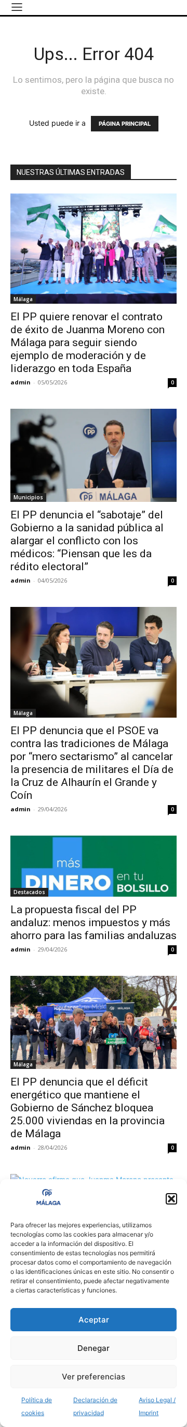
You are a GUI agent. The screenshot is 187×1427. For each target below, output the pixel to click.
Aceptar (93, 1320)
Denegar (93, 1348)
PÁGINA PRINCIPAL (125, 123)
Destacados (29, 892)
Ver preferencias (93, 1376)
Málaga (23, 299)
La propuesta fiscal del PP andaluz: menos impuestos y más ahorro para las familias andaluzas (93, 922)
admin (20, 382)
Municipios (28, 497)
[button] (171, 1199)
